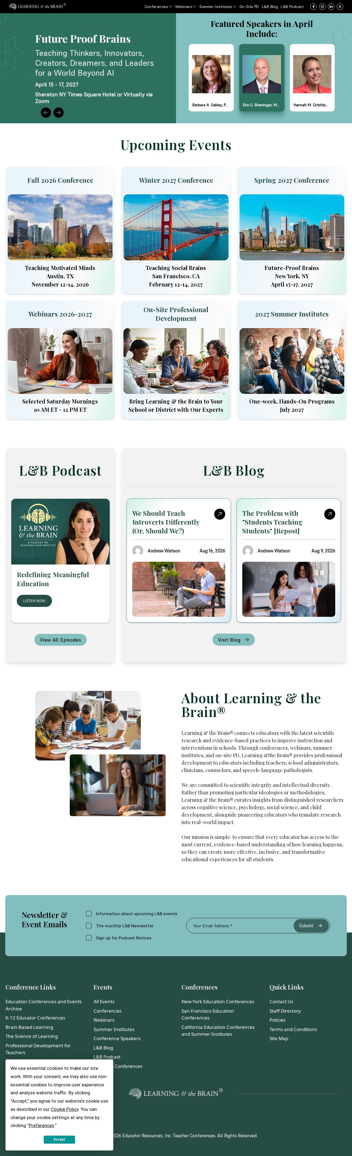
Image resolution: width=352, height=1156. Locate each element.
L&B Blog (103, 1048)
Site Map (279, 1038)
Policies (277, 1020)
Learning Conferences (118, 1066)
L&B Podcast (107, 1057)
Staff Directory (285, 1011)
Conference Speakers (117, 1038)
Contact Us (281, 1001)
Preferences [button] (41, 1125)
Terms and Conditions (293, 1029)
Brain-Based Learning (29, 1027)
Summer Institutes (114, 1029)
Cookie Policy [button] (64, 1109)
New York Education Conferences (218, 1001)
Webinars (104, 1020)
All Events (104, 1001)
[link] (176, 68)
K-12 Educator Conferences (35, 1018)
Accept (59, 1139)
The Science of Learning (32, 1036)
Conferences (108, 1011)
